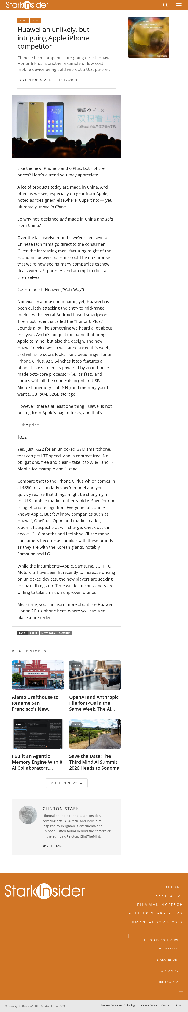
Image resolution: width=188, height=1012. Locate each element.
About (179, 1005)
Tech (35, 20)
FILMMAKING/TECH (160, 904)
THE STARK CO (168, 948)
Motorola (48, 633)
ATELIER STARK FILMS (156, 913)
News (23, 20)
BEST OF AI (169, 896)
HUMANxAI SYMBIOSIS (155, 922)
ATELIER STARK (168, 982)
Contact (166, 1005)
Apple (34, 633)
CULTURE (172, 887)
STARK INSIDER (168, 959)
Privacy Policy (148, 1005)
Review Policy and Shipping (118, 1005)
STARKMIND (170, 970)
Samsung (65, 633)
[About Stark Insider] (148, 37)
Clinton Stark (37, 80)
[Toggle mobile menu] (178, 5)
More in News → (66, 783)
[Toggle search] (165, 5)
